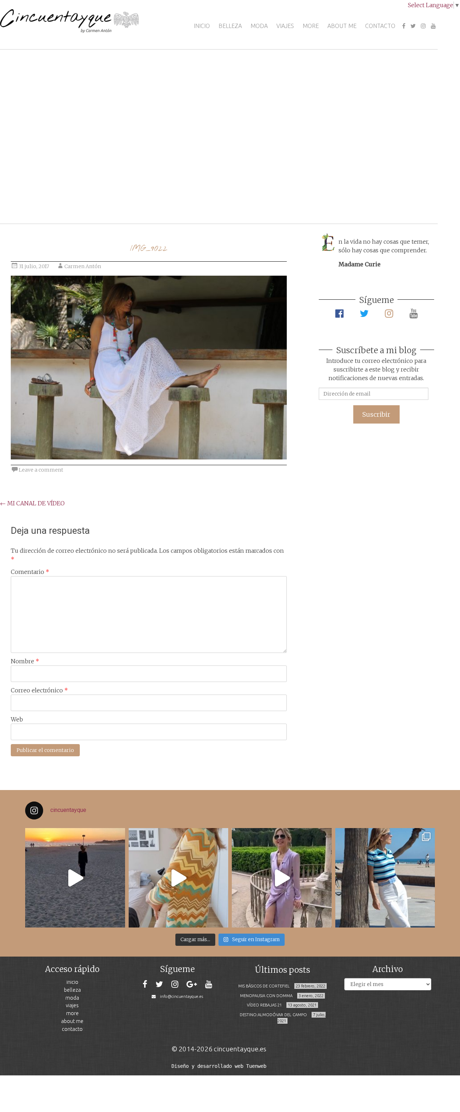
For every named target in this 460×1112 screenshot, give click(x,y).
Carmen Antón (82, 266)
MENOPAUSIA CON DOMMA (266, 996)
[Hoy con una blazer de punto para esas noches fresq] (179, 878)
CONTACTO (380, 26)
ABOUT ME (341, 26)
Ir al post (37, 197)
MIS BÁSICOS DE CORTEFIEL (264, 986)
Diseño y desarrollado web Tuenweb (218, 1066)
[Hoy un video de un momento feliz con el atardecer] (75, 878)
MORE (311, 26)
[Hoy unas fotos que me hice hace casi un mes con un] (385, 878)
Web (17, 719)
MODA (259, 26)
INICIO (202, 26)
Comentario (30, 571)
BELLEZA (230, 26)
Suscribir (376, 414)
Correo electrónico (39, 690)
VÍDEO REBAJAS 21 (264, 1005)
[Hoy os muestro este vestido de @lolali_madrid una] (282, 878)
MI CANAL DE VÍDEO (32, 503)
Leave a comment (41, 470)
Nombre (25, 661)
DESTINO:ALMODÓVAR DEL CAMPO (273, 1015)
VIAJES (285, 26)
